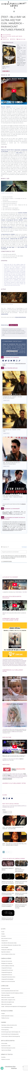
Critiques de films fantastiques (7, 979)
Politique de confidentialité (6, 949)
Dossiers (3, 933)
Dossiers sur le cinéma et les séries (8, 981)
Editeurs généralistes (5, 995)
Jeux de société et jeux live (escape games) (9, 1034)
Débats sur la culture (5, 1059)
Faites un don (23, 524)
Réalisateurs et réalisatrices (6, 963)
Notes (3, 809)
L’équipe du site (4, 940)
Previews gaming (4, 1029)
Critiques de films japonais (6, 972)
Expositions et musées (5, 1045)
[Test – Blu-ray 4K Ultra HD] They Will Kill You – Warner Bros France (14, 844)
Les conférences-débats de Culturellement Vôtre (11, 945)
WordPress (14, 1068)
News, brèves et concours (6, 938)
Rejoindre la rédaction (5, 951)
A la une (4, 36)
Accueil (2, 931)
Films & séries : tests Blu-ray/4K (12, 36)
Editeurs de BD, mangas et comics (8, 999)
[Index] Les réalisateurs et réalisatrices (19, 870)
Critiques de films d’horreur (6, 974)
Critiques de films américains (7, 970)
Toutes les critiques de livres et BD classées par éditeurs (12, 993)
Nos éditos (3, 1057)
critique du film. (4, 314)
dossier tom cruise (21, 39)
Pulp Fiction (17, 149)
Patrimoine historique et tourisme (8, 1047)
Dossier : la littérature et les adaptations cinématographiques (13, 1006)
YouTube (11, 760)
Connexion (24, 547)
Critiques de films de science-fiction (8, 976)
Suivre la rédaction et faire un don (8, 954)
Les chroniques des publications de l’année (9, 990)
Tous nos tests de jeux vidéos (7, 1027)
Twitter (10, 512)
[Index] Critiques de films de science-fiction (21, 906)
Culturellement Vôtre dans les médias (8, 942)
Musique (3, 1013)
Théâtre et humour (5, 1018)
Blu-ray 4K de (20, 317)
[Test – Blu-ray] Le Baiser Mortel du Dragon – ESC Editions (12, 828)
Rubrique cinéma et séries (6, 961)
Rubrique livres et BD (5, 988)
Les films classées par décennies (7, 965)
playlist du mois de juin (9, 592)
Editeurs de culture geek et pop (7, 1002)
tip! (7, 769)
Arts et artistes (4, 1043)
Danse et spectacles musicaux (7, 1015)
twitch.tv (21, 758)
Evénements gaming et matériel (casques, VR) (10, 1031)
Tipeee (5, 526)
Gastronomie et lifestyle (6, 1050)
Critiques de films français (6, 967)
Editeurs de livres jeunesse (6, 1004)
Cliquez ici (7, 66)
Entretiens (3, 936)
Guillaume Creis (5, 39)
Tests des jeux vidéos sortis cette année (9, 1025)
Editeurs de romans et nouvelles (7, 997)
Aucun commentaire (6, 34)
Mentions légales (4, 947)
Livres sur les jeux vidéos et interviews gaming (10, 1036)
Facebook (4, 512)
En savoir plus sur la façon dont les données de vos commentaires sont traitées (13, 557)
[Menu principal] (14, 11)
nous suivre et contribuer (12, 351)
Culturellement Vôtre (10, 1066)
